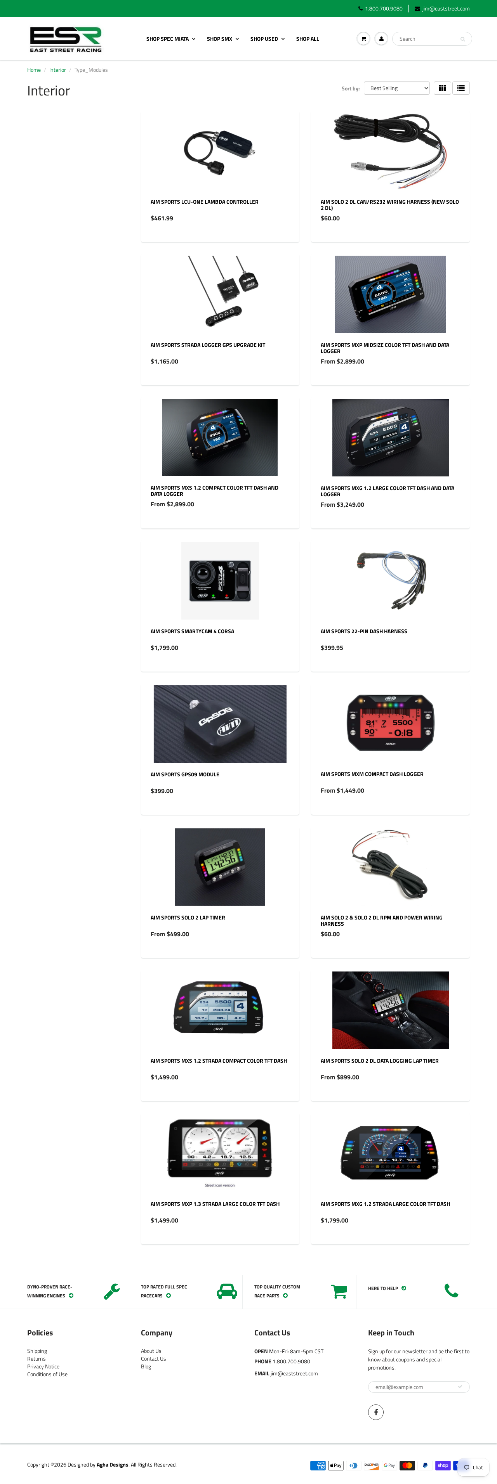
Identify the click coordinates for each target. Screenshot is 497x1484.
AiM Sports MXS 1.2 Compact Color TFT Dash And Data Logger (214, 490)
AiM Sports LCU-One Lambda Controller (205, 201)
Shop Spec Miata (167, 39)
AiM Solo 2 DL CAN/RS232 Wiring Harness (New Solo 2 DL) (390, 204)
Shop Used (264, 39)
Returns (36, 1358)
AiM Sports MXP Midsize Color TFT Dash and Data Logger (385, 348)
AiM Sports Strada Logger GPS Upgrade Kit (208, 345)
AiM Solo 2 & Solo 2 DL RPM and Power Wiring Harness (382, 920)
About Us (151, 1351)
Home (34, 70)
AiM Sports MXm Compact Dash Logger (372, 774)
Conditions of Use (47, 1374)
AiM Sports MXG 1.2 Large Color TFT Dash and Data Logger (387, 491)
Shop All (307, 39)
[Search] (462, 39)
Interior (57, 70)
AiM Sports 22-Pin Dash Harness (364, 631)
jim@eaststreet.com (446, 8)
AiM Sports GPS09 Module (185, 774)
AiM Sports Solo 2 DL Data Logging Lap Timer (380, 1060)
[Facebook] (376, 1412)
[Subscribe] (460, 1386)
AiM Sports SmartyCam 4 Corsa (192, 631)
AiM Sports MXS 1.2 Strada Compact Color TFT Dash (219, 1060)
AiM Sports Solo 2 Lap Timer (188, 917)
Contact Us (153, 1358)
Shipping (37, 1351)
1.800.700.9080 (384, 8)
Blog (146, 1366)
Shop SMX (219, 39)
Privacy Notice (43, 1366)
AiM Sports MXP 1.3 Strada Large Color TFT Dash (215, 1204)
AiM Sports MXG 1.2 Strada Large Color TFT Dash (385, 1204)
